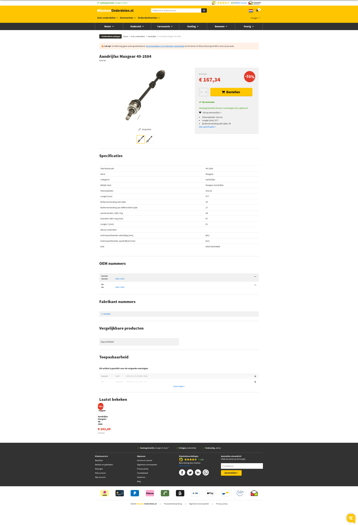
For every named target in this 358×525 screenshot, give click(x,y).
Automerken (126, 17)
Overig (248, 26)
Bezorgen (99, 469)
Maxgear (210, 174)
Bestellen (233, 92)
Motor (108, 26)
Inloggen (254, 18)
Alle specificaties (207, 126)
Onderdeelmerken (147, 17)
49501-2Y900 (119, 279)
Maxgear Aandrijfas (215, 185)
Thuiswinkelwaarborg (173, 503)
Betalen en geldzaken (104, 464)
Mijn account (100, 477)
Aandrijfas (210, 179)
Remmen (220, 26)
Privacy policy (143, 469)
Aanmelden (230, 472)
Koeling (191, 26)
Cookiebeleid (142, 473)
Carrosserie (163, 26)
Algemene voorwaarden (147, 464)
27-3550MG (105, 314)
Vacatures (141, 477)
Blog (139, 481)
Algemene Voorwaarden (199, 503)
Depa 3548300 (107, 341)
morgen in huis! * (154, 448)
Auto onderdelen (106, 17)
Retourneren (100, 473)
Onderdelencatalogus (110, 36)
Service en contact (144, 460)
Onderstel (136, 26)
